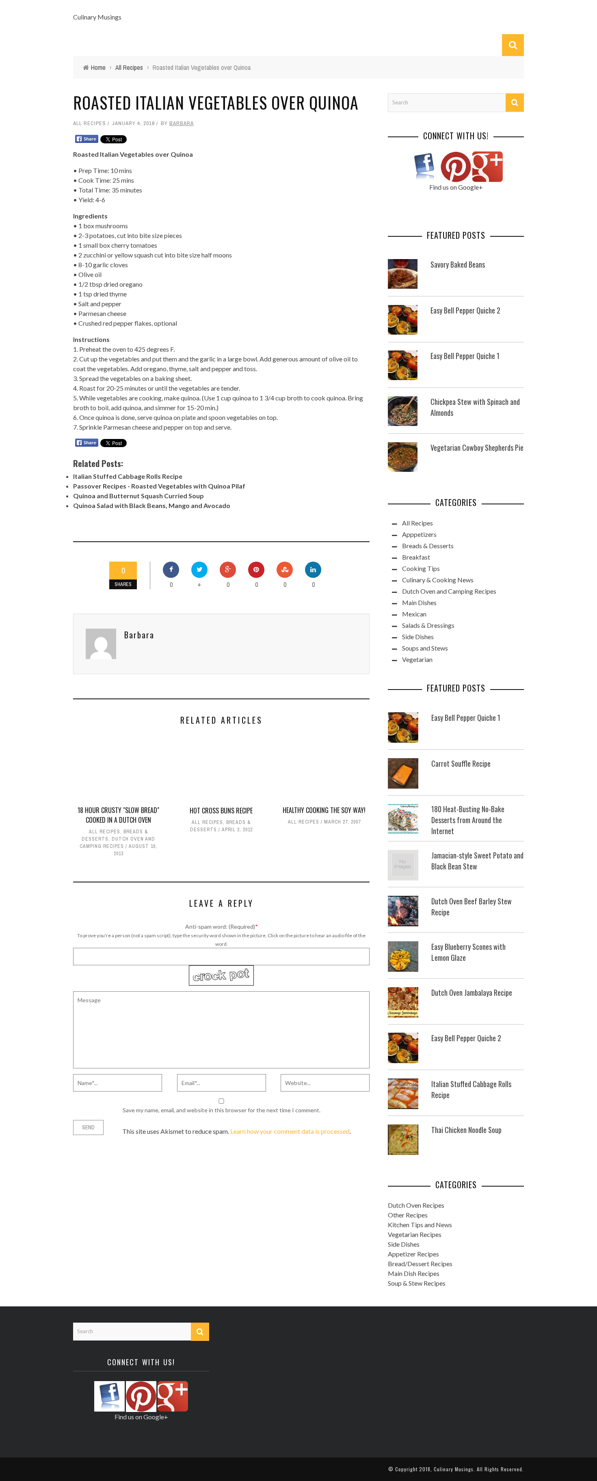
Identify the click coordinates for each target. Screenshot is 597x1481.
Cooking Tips (421, 568)
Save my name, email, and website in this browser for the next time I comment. (221, 1110)
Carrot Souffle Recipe (461, 763)
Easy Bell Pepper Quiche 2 (465, 310)
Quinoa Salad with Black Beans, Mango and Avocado (151, 505)
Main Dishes (419, 602)
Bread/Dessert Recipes (420, 1263)
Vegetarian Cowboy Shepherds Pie (476, 447)
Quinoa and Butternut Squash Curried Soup (138, 495)
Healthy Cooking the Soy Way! (324, 810)
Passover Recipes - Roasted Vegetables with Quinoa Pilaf (159, 486)
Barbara (181, 123)
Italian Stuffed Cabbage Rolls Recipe (127, 476)
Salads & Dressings (428, 625)
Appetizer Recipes (413, 1254)
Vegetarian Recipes (414, 1234)
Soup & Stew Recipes (417, 1283)
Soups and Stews (425, 648)
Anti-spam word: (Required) (220, 926)
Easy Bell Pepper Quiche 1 (465, 355)
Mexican (414, 614)
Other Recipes (408, 1215)
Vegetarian (417, 659)
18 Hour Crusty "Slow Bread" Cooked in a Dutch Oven (118, 815)
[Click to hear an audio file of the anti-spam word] (221, 969)
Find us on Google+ (456, 187)
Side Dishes (418, 636)
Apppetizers (419, 534)
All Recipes (89, 123)
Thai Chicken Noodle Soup (466, 1129)
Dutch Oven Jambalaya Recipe (471, 992)
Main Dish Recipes (413, 1273)
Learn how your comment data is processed (290, 1131)
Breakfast (416, 557)
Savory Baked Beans (457, 264)
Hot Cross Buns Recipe (221, 810)
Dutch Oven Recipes (416, 1205)
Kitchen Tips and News (420, 1224)
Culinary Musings (97, 17)
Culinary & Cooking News (438, 580)
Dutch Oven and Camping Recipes (449, 591)
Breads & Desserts (428, 545)
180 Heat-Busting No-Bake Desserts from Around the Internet (467, 820)
